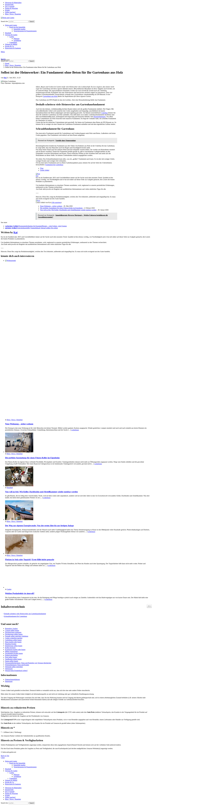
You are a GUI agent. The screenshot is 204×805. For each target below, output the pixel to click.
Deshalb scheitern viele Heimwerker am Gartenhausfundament (25, 614)
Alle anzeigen (56, 202)
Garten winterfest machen (13, 638)
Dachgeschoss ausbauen (13, 632)
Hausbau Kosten (10, 644)
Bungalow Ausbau (11, 628)
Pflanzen (16, 38)
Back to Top (5, 756)
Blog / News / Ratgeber (13, 14)
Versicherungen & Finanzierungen (25, 31)
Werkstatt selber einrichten (14, 667)
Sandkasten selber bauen (13, 659)
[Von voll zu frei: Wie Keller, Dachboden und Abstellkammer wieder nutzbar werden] (78, 477)
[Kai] (38, 174)
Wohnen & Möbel (11, 44)
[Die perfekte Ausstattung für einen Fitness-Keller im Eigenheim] (78, 443)
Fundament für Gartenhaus (54, 165)
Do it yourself (9, 6)
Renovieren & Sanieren (13, 48)
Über (41, 168)
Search (32, 21)
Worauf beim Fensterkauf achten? (16, 670)
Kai (37, 176)
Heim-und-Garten (11, 25)
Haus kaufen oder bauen (13, 642)
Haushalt (8, 33)
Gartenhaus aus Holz (50, 96)
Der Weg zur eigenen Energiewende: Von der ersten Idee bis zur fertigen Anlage (39, 525)
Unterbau (104, 113)
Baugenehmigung (100, 117)
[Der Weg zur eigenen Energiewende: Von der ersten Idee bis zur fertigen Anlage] (78, 510)
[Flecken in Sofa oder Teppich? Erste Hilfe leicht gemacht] (78, 544)
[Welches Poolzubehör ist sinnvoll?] (78, 578)
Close (3, 758)
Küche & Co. (9, 46)
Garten (11, 37)
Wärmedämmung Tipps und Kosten (17, 665)
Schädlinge (17, 40)
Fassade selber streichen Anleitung (16, 636)
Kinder (7, 10)
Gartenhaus (13, 42)
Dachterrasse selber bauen (14, 634)
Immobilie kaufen (19, 29)
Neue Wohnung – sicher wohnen (51, 206)
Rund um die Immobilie (17, 27)
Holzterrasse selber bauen (13, 646)
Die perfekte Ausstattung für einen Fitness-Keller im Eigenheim (61, 208)
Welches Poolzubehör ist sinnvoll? (19, 593)
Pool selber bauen (11, 657)
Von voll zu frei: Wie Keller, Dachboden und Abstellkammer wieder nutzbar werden (68, 210)
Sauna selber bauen (11, 661)
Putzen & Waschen (11, 8)
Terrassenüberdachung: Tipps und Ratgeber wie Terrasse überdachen (28, 663)
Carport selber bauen (12, 630)
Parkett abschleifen (11, 655)
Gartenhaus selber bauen (13, 640)
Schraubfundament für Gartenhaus (15, 616)
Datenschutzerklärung (12, 679)
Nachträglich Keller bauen (14, 653)
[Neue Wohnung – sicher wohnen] (78, 339)
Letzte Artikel (44, 170)
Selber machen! (10, 12)
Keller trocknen (10, 648)
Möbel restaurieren (11, 651)
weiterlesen (75, 430)
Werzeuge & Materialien (13, 3)
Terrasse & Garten (11, 35)
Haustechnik (9, 4)
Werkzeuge (9, 669)
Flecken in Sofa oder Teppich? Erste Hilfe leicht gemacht (29, 559)
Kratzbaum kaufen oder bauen (15, 649)
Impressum (8, 681)
